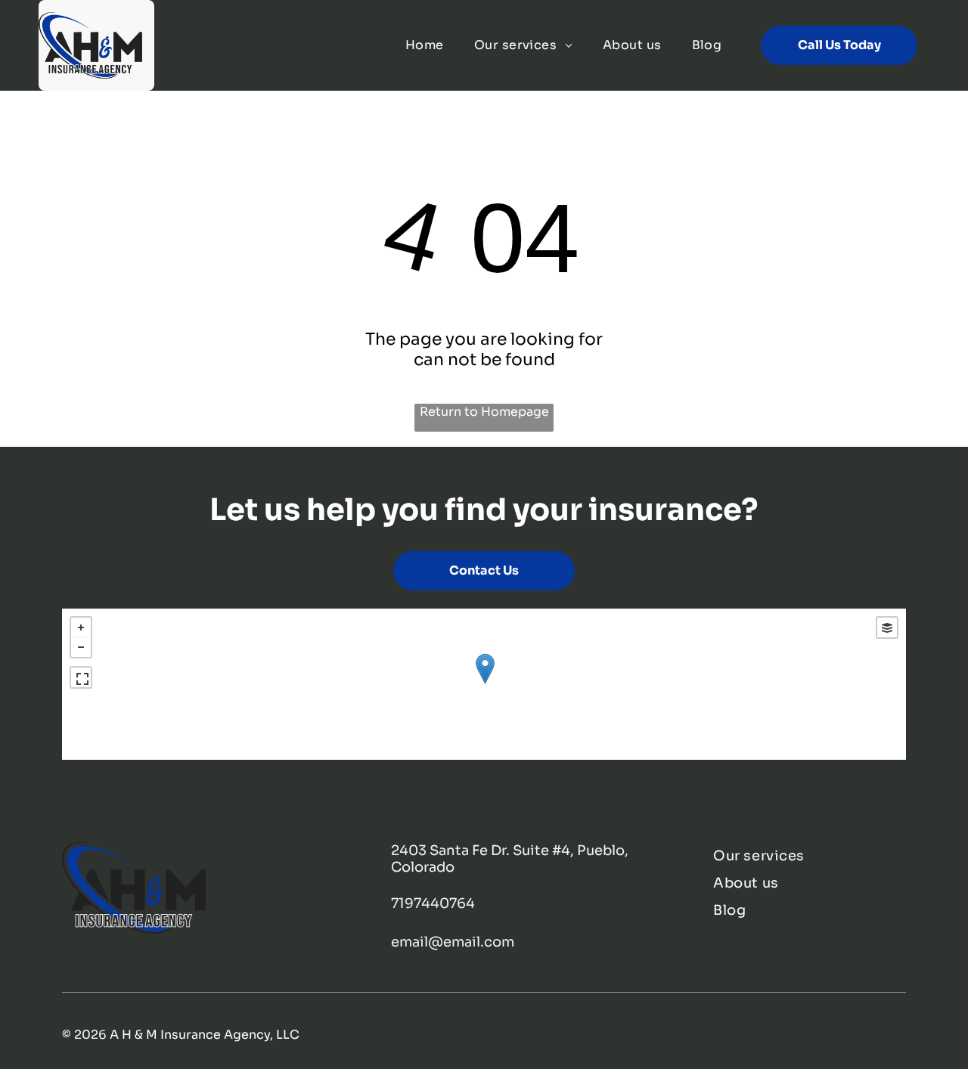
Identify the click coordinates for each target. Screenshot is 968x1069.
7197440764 (433, 903)
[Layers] (887, 627)
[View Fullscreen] (81, 677)
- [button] (81, 647)
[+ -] (484, 684)
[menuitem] (424, 45)
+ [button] (81, 627)
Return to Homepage (484, 412)
